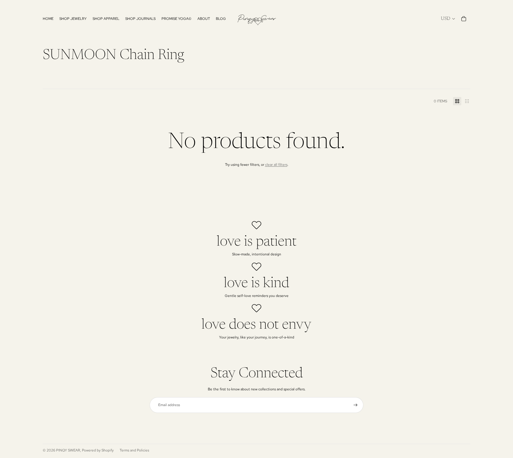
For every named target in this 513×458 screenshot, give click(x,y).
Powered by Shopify (98, 450)
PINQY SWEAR (68, 450)
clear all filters (276, 164)
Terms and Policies (134, 450)
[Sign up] (355, 405)
